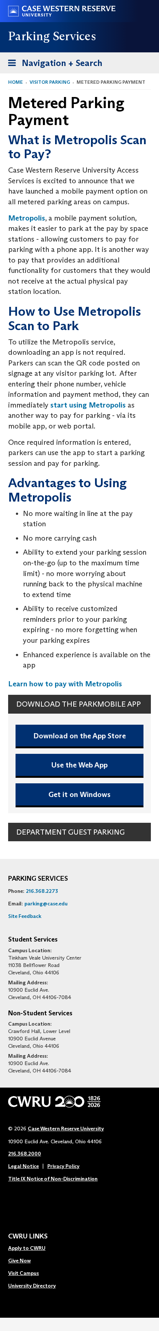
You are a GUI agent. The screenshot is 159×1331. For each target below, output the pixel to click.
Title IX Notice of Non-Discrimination (53, 1178)
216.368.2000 (24, 1153)
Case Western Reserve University (66, 1128)
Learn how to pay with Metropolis (65, 683)
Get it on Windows (79, 794)
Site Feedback (24, 916)
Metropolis (26, 218)
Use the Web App (79, 764)
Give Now (19, 1260)
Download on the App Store (79, 735)
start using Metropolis (88, 405)
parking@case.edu (46, 903)
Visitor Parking (50, 82)
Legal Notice (23, 1166)
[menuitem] (32, 1248)
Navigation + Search (52, 65)
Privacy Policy (63, 1166)
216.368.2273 (42, 891)
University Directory (32, 1285)
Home (15, 82)
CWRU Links (28, 1236)
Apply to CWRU (26, 1248)
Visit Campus (23, 1273)
